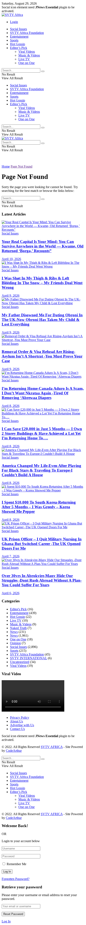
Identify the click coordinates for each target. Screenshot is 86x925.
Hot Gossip (17, 44)
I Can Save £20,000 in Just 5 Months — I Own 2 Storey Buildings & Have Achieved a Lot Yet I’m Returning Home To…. (42, 433)
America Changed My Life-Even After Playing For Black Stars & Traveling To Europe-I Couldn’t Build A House (41, 470)
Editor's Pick (18, 609)
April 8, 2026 (10, 406)
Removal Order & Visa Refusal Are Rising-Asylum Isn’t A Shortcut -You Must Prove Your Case (42, 356)
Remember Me (16, 864)
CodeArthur (14, 750)
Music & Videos (29, 55)
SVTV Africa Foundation (27, 33)
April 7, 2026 (10, 556)
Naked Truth (18, 628)
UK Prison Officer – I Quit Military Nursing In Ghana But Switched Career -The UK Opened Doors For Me (42, 543)
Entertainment (19, 36)
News (14, 632)
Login (14, 22)
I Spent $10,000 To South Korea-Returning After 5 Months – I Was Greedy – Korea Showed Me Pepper (39, 507)
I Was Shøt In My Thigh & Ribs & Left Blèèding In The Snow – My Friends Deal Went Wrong (42, 283)
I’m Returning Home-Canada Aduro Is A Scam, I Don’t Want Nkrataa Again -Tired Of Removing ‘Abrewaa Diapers (43, 393)
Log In (6, 921)
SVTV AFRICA (52, 747)
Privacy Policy (19, 717)
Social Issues (18, 29)
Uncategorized (19, 662)
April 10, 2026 (11, 259)
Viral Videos (26, 51)
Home (6, 166)
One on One (26, 63)
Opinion (15, 643)
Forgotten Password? (15, 879)
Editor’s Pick (18, 48)
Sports (14, 40)
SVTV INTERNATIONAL (28, 658)
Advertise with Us (22, 725)
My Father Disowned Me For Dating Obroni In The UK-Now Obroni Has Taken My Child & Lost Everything (42, 319)
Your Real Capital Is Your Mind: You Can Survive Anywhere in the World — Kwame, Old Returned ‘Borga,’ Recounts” (42, 246)
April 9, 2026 (10, 295)
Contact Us (17, 729)
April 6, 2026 (10, 593)
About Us (16, 721)
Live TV (24, 59)
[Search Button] (42, 71)
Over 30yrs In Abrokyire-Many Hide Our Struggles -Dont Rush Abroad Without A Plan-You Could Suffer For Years (42, 580)
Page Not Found (21, 166)
